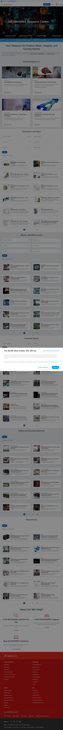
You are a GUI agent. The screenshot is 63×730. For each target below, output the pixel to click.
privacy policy (54, 362)
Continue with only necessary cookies (51, 350)
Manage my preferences (43, 367)
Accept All (55, 367)
